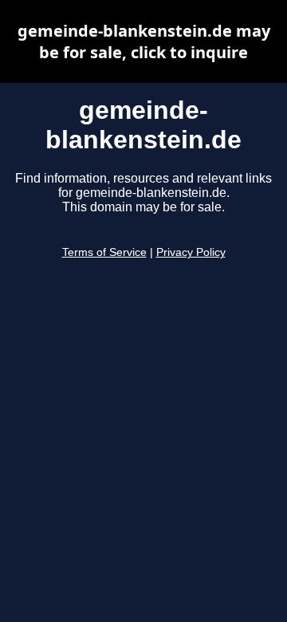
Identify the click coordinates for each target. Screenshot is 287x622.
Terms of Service (104, 252)
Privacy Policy (191, 252)
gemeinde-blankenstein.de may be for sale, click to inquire (144, 41)
